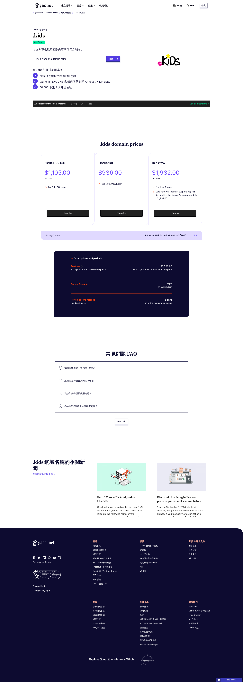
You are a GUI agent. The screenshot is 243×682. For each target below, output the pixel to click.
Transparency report (149, 644)
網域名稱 (97, 545)
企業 (90, 5)
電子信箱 (97, 575)
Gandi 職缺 (194, 627)
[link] (34, 557)
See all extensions (198, 103)
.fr (82, 103)
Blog (179, 5)
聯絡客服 (192, 545)
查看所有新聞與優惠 (43, 474)
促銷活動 (103, 5)
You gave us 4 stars (42, 562)
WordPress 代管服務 (102, 558)
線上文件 (192, 554)
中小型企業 (145, 554)
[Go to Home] (44, 5)
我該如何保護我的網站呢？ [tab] (77, 393)
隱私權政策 (145, 636)
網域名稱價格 (66, 13)
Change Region (40, 586)
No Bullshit (193, 619)
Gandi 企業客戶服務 (149, 545)
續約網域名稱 (99, 615)
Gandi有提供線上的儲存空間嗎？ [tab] (80, 406)
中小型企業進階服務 (149, 558)
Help (192, 5)
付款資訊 (144, 627)
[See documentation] (81, 266)
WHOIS (143, 571)
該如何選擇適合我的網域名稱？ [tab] (80, 380)
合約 (142, 615)
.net (90, 103)
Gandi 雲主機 (99, 623)
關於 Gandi (194, 606)
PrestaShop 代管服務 (102, 567)
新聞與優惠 (193, 623)
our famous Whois (122, 659)
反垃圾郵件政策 (147, 632)
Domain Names (52, 13)
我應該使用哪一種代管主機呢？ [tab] (80, 367)
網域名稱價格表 (100, 550)
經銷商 (143, 550)
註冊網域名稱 (99, 606)
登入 (203, 5)
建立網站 (65, 5)
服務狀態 (192, 550)
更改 (195, 235)
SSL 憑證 (97, 579)
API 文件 (192, 558)
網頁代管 (97, 554)
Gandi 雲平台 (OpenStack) (105, 571)
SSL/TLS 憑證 (99, 627)
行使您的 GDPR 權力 (149, 640)
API (141, 567)
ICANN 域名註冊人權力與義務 (153, 619)
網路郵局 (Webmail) (149, 562)
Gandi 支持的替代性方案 (199, 610)
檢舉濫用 (144, 606)
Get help (121, 421)
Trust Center (195, 615)
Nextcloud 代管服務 (102, 562)
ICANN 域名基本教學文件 (151, 623)
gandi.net (39, 13)
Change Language (41, 590)
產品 (79, 5)
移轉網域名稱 (99, 610)
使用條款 (144, 610)
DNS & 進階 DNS (100, 583)
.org (75, 103)
